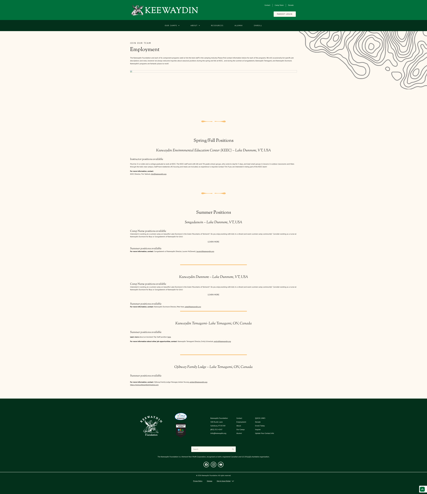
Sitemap (209, 481)
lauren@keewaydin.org (205, 251)
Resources (217, 25)
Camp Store (279, 5)
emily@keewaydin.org (222, 341)
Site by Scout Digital (224, 481)
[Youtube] (221, 464)
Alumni (239, 25)
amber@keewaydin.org (198, 382)
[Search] (233, 449)
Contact (267, 5)
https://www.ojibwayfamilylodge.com (144, 385)
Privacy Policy (197, 481)
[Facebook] (206, 464)
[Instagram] (213, 464)
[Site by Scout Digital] (233, 481)
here (169, 337)
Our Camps (171, 25)
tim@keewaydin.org (158, 174)
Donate (291, 5)
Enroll (258, 25)
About (194, 25)
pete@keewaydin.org (193, 307)
